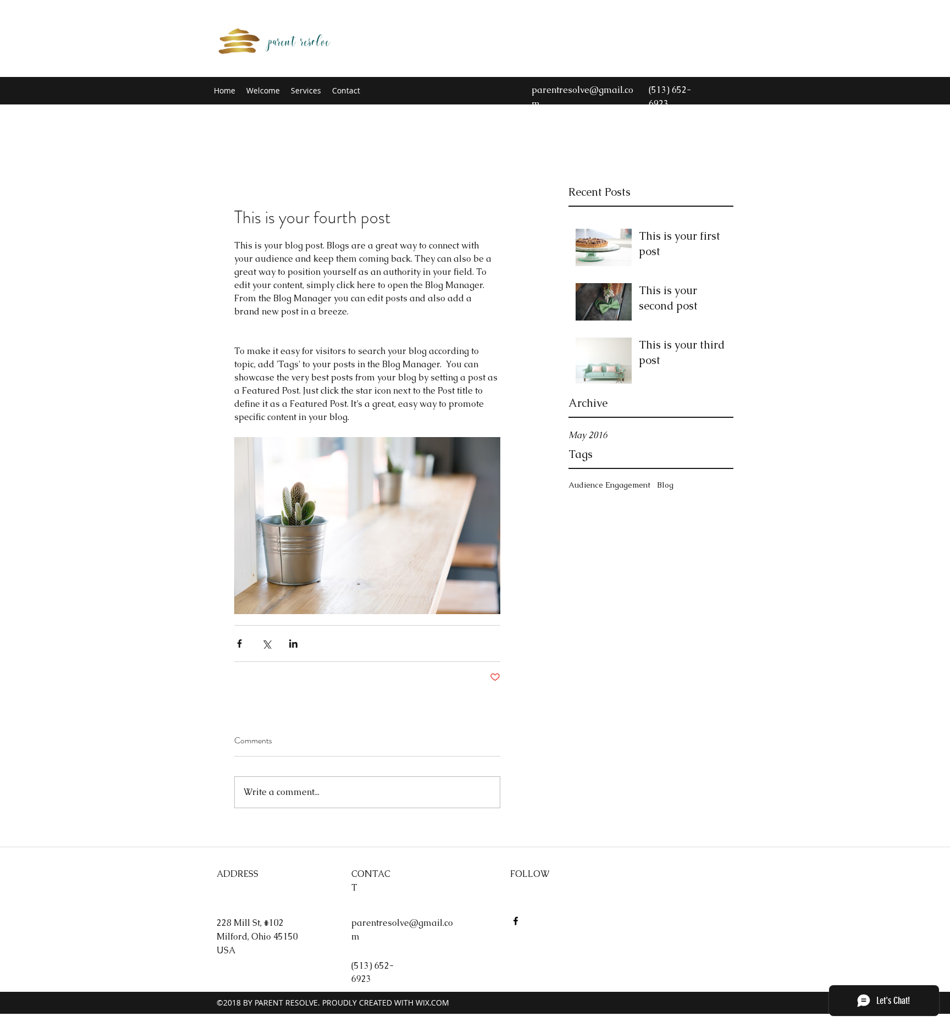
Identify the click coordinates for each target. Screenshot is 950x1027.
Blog (665, 485)
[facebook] (515, 920)
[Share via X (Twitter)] (266, 643)
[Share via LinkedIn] (293, 643)
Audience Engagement (609, 485)
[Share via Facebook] (239, 643)
